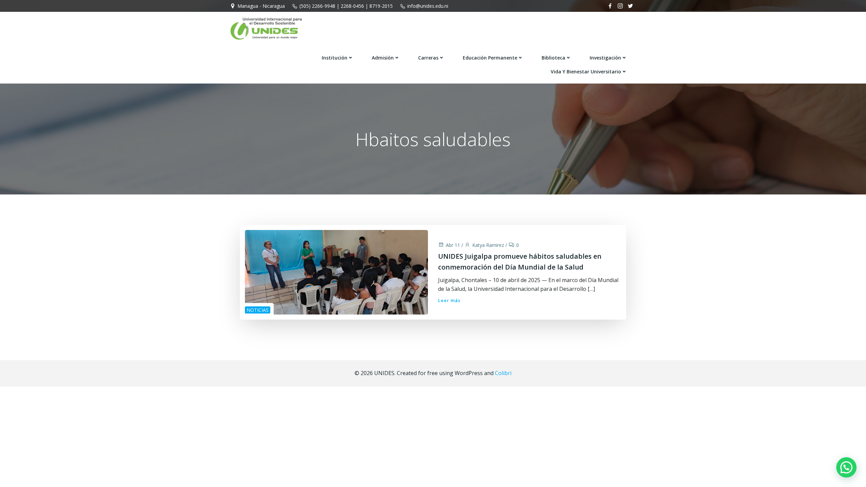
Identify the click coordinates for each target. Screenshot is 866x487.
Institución (334, 57)
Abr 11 (453, 245)
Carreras (428, 57)
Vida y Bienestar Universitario (586, 71)
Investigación (605, 57)
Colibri (503, 373)
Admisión (383, 57)
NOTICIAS (258, 310)
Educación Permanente (490, 57)
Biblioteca (553, 57)
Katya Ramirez (488, 245)
